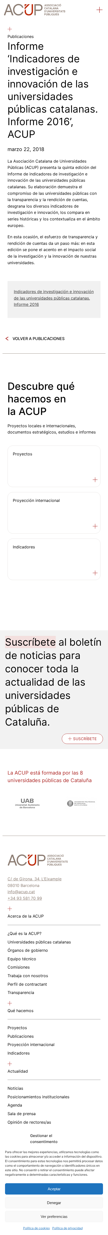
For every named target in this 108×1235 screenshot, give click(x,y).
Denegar (54, 1203)
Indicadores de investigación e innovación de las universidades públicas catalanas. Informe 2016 (54, 298)
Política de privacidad (67, 1228)
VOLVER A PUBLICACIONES (39, 338)
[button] (99, 10)
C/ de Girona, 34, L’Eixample (35, 878)
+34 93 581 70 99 (25, 898)
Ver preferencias (54, 1216)
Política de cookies (36, 1228)
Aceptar (54, 1189)
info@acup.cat (21, 891)
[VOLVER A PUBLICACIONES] (7, 339)
